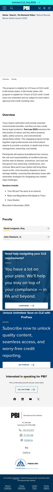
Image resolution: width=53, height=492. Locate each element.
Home (5, 15)
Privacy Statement (21, 487)
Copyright (15, 478)
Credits (7, 62)
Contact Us (26, 452)
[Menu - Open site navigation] (4, 8)
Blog (26, 447)
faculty (13, 79)
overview (5, 79)
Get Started (24, 365)
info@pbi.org (28, 440)
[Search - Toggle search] (11, 8)
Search (13, 15)
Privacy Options (46, 487)
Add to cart (24, 70)
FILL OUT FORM (24, 389)
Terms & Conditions (7, 487)
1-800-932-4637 (28, 430)
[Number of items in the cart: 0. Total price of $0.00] (39, 8)
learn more (24, 306)
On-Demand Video (26, 15)
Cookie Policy (34, 487)
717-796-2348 (28, 435)
